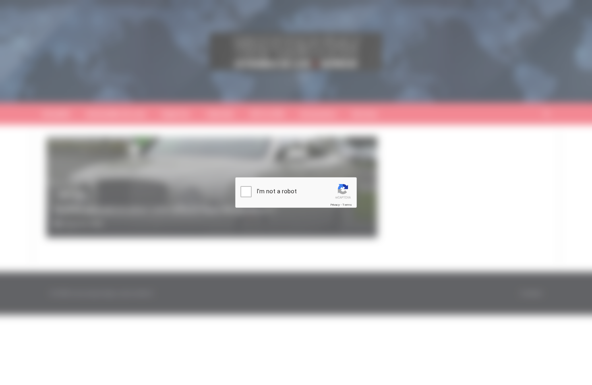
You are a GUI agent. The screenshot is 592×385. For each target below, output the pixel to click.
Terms (347, 205)
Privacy (335, 205)
